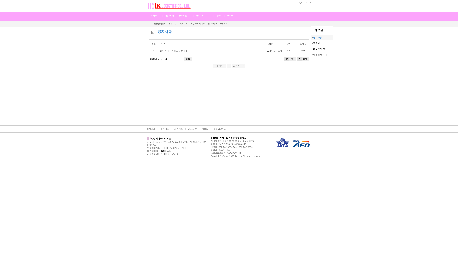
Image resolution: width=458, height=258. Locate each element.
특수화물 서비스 (198, 23)
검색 (188, 59)
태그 (304, 59)
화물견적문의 (319, 49)
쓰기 (291, 59)
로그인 (299, 2)
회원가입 (307, 2)
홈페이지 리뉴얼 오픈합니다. (173, 50)
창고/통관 (212, 23)
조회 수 (303, 43)
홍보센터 (216, 15)
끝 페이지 (237, 66)
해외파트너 (201, 15)
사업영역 (169, 15)
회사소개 (155, 15)
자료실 (318, 30)
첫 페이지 (220, 66)
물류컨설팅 (225, 23)
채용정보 (178, 129)
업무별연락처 (219, 129)
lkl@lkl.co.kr (165, 151)
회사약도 (164, 129)
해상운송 (183, 23)
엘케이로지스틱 (274, 50)
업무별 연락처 (320, 54)
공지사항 (317, 37)
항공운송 (173, 23)
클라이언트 (185, 15)
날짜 (288, 43)
